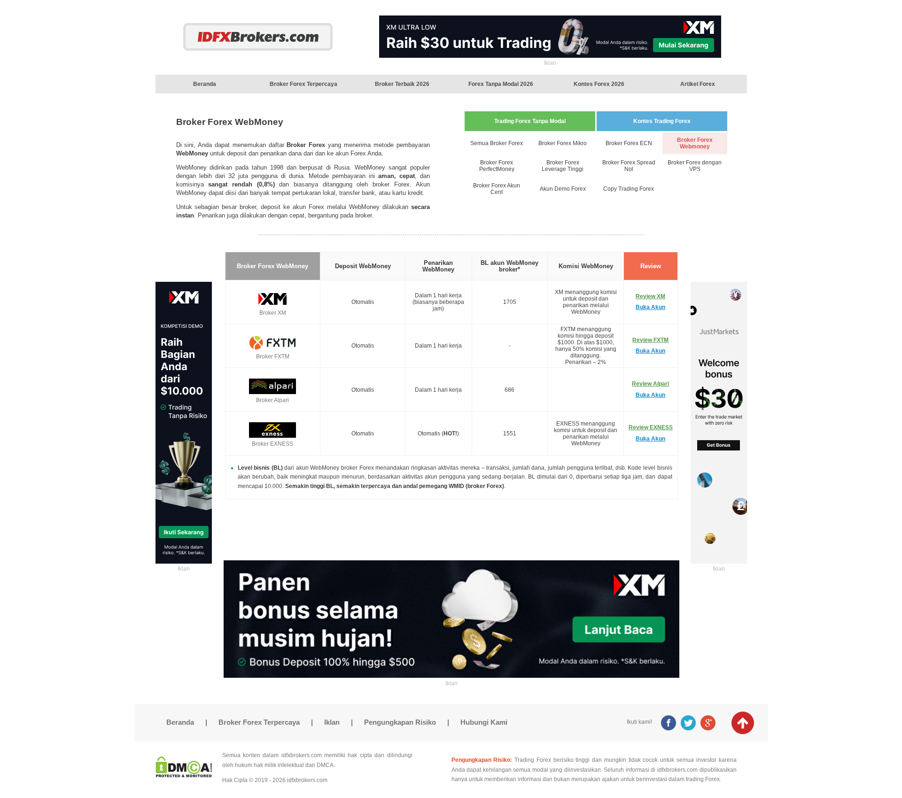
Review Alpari (650, 383)
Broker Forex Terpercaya (259, 722)
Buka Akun (650, 307)
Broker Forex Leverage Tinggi (562, 165)
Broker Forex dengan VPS (695, 165)
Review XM (650, 296)
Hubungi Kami (483, 722)
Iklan (332, 722)
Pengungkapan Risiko (400, 722)
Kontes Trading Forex (662, 121)
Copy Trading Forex (628, 189)
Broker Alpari (272, 400)
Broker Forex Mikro (562, 143)
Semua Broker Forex (496, 143)
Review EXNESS (651, 427)
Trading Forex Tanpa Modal (530, 121)
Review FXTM (650, 340)
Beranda (180, 722)
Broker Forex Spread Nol (628, 165)
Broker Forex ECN (629, 143)
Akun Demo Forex (563, 189)
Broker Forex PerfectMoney (496, 165)
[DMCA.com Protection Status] (184, 775)
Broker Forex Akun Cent (496, 188)
